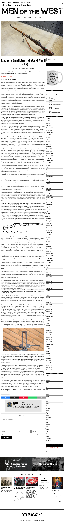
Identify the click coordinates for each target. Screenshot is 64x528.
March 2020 (48, 274)
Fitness (47, 396)
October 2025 (49, 130)
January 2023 (49, 195)
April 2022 (48, 216)
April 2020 (48, 272)
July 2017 (48, 349)
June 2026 (48, 121)
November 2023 (49, 172)
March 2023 (48, 190)
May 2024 (48, 169)
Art (47, 378)
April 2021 (48, 244)
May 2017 (48, 353)
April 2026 (48, 125)
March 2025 (48, 146)
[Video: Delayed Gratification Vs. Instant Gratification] (16, 464)
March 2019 (48, 302)
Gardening (48, 399)
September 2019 (49, 288)
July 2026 (48, 118)
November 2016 (49, 367)
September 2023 (49, 176)
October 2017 (49, 342)
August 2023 (48, 179)
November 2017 (49, 339)
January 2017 (48, 363)
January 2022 (49, 223)
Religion (48, 424)
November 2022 (49, 200)
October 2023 (49, 174)
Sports (47, 431)
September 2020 (49, 260)
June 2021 (48, 239)
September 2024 (49, 160)
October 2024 (49, 158)
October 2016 (49, 369)
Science (47, 427)
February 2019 (49, 304)
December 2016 (49, 365)
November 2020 (49, 256)
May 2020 (48, 269)
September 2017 (49, 344)
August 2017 (48, 346)
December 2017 (49, 337)
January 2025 (49, 151)
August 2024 (49, 162)
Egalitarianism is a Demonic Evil (55, 94)
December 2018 (49, 309)
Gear (47, 401)
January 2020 (49, 279)
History (26, 68)
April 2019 (48, 300)
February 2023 (49, 193)
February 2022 (49, 221)
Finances (48, 392)
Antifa (47, 375)
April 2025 (48, 144)
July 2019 (48, 293)
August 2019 (48, 290)
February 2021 (49, 249)
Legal (47, 413)
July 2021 (48, 237)
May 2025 (48, 142)
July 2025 (48, 137)
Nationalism (48, 417)
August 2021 (48, 235)
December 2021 (49, 225)
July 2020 (48, 265)
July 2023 (48, 181)
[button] (61, 59)
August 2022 (48, 207)
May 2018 (48, 325)
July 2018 (48, 321)
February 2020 (49, 276)
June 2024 (48, 167)
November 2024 (49, 156)
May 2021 (48, 242)
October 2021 (49, 230)
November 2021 (49, 228)
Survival (47, 436)
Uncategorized (49, 441)
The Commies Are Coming (30, 487)
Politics (47, 422)
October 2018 (49, 314)
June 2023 (48, 183)
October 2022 (49, 202)
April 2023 (48, 188)
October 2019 (49, 286)
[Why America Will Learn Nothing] (48, 464)
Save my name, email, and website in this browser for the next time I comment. (20, 434)
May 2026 (48, 123)
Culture (47, 382)
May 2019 (48, 297)
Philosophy (48, 420)
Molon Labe (41, 485)
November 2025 (49, 128)
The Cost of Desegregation (54, 108)
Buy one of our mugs (51, 454)
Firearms (22, 68)
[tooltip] (5, 398)
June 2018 (48, 323)
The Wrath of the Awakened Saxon (55, 104)
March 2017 (48, 358)
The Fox (42, 520)
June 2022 (48, 211)
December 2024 (49, 153)
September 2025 (49, 132)
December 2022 (49, 197)
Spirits (47, 429)
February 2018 (49, 332)
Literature (48, 415)
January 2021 (49, 251)
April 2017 (48, 356)
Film (47, 389)
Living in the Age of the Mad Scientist (54, 99)
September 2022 (49, 204)
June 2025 (48, 139)
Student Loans (49, 434)
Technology (48, 438)
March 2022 (48, 218)
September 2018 (49, 316)
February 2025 (49, 149)
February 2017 (49, 360)
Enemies (48, 385)
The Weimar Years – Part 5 (6, 487)
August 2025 (48, 135)
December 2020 (49, 253)
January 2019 (49, 307)
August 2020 (49, 262)
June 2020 (48, 267)
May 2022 (48, 214)
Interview (48, 408)
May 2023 (48, 186)
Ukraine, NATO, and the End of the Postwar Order (19, 488)
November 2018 (49, 311)
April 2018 (48, 328)
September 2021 (49, 232)
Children (48, 380)
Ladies (47, 410)
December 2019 (49, 281)
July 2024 (48, 165)
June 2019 (48, 295)
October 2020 (49, 258)
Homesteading (49, 406)
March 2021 (48, 246)
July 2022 (48, 209)
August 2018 (48, 318)
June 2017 (48, 351)
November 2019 (49, 283)
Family (47, 387)
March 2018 (48, 330)
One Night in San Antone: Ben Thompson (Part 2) (57, 492)
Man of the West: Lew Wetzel (54, 112)
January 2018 (49, 335)
